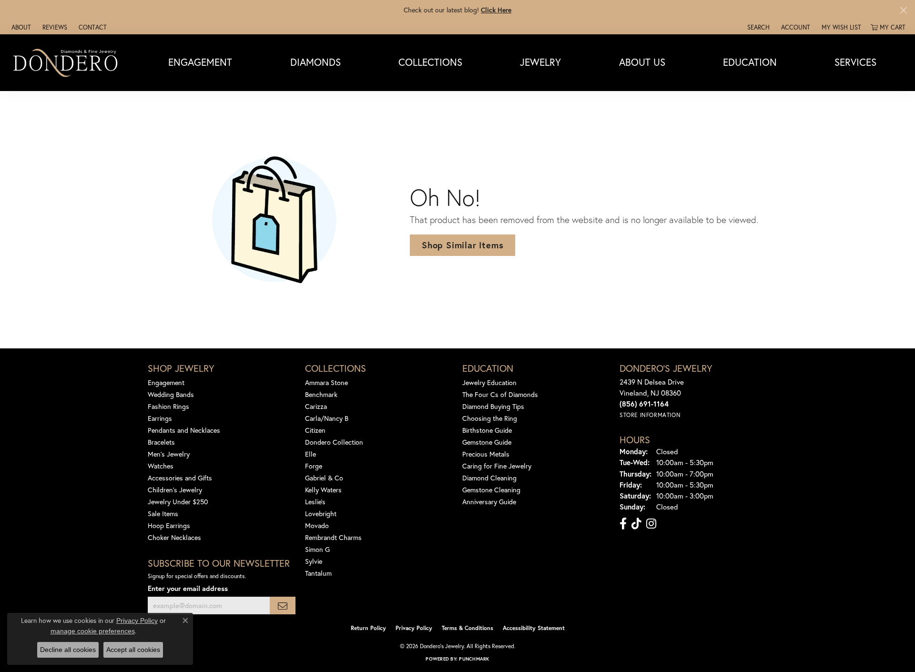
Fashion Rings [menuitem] (168, 406)
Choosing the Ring (489, 418)
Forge (313, 465)
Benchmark (321, 394)
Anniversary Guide (489, 501)
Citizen (315, 430)
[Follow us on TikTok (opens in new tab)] (636, 523)
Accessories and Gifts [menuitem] (180, 477)
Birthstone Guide (487, 430)
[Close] (903, 10)
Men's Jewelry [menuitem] (169, 453)
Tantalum (318, 573)
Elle (310, 453)
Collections (430, 62)
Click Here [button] (496, 9)
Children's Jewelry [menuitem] (175, 489)
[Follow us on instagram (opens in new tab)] (651, 523)
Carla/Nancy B (326, 418)
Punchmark (474, 659)
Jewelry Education (489, 382)
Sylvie (313, 561)
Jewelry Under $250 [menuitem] (178, 501)
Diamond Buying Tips (493, 406)
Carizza (316, 406)
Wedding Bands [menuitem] (171, 394)
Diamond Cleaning (489, 477)
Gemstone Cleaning (491, 489)
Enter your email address (188, 588)
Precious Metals (485, 453)
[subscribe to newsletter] (282, 605)
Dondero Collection (334, 442)
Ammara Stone (326, 382)
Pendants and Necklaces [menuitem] (184, 430)
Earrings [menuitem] (160, 418)
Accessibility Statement (534, 627)
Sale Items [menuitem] (163, 513)
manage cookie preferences (93, 631)
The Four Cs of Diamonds (500, 394)
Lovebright (320, 513)
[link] (20, 27)
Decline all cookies (68, 649)
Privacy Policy (414, 627)
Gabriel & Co (324, 477)
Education (750, 62)
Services (855, 62)
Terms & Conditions (467, 627)
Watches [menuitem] (160, 465)
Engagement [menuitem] (166, 382)
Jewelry (540, 62)
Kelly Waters (323, 489)
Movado (317, 525)
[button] (757, 27)
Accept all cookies (133, 649)
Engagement (200, 62)
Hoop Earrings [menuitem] (169, 525)
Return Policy (368, 627)
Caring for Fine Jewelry (496, 465)
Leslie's (315, 501)
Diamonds (315, 62)
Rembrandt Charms (333, 537)
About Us (642, 62)
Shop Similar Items (462, 245)
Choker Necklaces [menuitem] (174, 537)
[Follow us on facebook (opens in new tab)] (623, 523)
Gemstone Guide (486, 442)
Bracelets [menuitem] (161, 442)
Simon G (317, 549)
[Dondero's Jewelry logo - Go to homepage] (67, 62)
